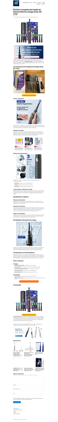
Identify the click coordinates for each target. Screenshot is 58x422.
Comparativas (38, 3)
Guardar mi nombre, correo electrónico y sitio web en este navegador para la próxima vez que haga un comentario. (28, 399)
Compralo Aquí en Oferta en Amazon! (29, 95)
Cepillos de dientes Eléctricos (17, 409)
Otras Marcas (15, 8)
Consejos (43, 2)
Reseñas (34, 2)
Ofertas (31, 2)
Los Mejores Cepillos (26, 2)
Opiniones (39, 2)
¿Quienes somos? (15, 408)
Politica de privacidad (16, 413)
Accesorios (43, 3)
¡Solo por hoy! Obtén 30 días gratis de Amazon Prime (29, 281)
